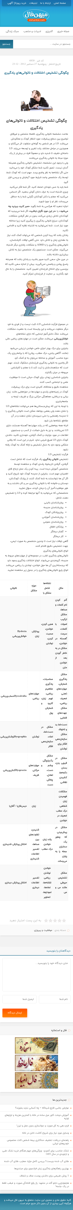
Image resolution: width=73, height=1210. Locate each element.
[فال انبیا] (36, 1088)
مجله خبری (63, 31)
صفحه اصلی (60, 3)
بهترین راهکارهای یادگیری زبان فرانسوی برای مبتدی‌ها (41, 1168)
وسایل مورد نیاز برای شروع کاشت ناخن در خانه (45, 1133)
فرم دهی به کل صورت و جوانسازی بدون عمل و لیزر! (42, 1125)
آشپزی (49, 31)
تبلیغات (33, 3)
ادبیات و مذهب (32, 31)
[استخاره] (36, 1053)
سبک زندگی (12, 31)
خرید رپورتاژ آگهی (16, 3)
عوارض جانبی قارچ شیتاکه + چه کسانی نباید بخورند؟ (42, 1108)
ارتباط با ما (45, 3)
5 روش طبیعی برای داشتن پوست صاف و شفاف (44, 1176)
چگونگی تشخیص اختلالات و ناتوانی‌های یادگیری (36, 73)
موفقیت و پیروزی (43, 930)
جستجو (6, 44)
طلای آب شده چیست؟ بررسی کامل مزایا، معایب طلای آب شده (36, 1161)
